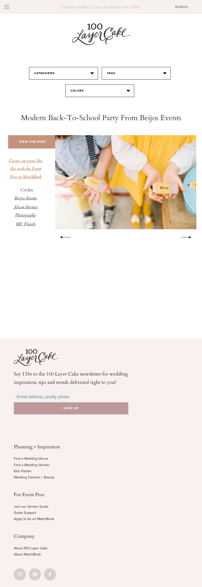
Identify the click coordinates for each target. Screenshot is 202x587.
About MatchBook (27, 554)
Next (188, 236)
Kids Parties (23, 471)
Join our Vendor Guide (31, 507)
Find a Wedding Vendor (32, 465)
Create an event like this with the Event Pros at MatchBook (25, 169)
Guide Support (25, 513)
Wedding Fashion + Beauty (34, 477)
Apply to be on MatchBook (34, 519)
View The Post (33, 142)
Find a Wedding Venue (31, 459)
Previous (62, 236)
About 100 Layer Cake (31, 548)
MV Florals (26, 224)
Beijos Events (26, 198)
